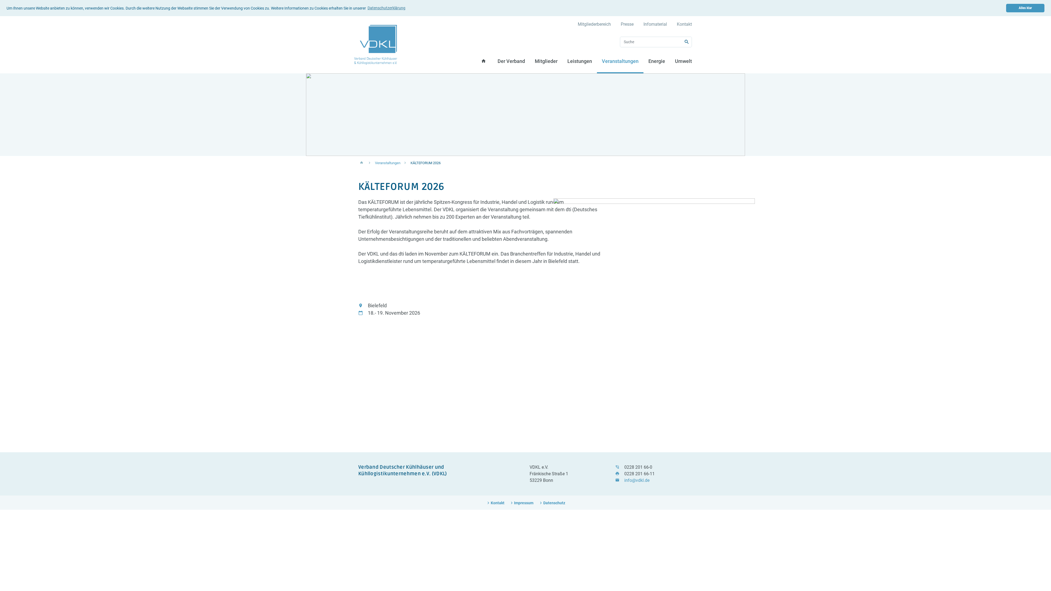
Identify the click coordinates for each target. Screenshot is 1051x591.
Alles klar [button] (1025, 8)
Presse (627, 24)
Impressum (523, 503)
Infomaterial (655, 24)
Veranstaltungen (620, 61)
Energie (656, 61)
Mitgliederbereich (594, 24)
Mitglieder (546, 61)
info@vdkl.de (636, 480)
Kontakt (684, 24)
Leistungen (579, 61)
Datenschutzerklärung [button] (386, 8)
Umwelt (683, 61)
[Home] (375, 44)
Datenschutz (554, 503)
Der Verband (511, 61)
